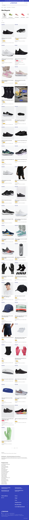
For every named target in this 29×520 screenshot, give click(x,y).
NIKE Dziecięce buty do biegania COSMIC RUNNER (7, 219)
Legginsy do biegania (4, 476)
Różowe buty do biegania (4, 472)
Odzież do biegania (3, 481)
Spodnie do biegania (4, 475)
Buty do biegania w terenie (4, 467)
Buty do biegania (3, 465)
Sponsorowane (16, 86)
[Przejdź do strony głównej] (13, 2)
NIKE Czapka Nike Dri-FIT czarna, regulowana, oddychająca (6, 296)
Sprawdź (21, 100)
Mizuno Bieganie (23, 17)
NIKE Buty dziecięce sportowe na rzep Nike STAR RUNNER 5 (8, 239)
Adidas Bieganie (10, 17)
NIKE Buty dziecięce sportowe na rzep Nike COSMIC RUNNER (21, 239)
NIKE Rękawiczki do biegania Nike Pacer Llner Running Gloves (20, 358)
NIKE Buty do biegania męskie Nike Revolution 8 (7, 38)
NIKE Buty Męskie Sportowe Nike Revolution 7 (6, 180)
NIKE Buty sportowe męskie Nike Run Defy (21, 140)
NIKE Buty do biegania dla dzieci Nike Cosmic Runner (20, 80)
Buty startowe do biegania (4, 479)
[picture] (7, 30)
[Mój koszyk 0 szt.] (27, 3)
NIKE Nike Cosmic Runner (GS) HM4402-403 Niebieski (8, 160)
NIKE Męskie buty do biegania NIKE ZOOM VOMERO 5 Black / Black (8, 419)
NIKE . (2, 358)
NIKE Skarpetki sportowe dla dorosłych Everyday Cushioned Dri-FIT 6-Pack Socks (21, 276)
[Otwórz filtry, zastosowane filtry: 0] (2, 21)
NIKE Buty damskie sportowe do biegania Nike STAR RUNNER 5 (8, 80)
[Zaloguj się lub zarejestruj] (25, 3)
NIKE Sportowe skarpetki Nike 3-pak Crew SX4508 (8, 100)
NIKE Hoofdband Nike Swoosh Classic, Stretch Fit (7, 398)
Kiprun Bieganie (4, 17)
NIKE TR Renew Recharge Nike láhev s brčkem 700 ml (20, 257)
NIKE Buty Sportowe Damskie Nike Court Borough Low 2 (21, 200)
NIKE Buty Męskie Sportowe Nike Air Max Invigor (21, 379)
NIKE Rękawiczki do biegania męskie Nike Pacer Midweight (8, 276)
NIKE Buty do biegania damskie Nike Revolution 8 (7, 141)
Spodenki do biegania (4, 474)
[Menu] (2, 3)
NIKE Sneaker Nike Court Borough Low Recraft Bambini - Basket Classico (20, 120)
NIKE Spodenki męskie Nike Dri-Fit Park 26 (21, 180)
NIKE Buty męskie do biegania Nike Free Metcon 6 (20, 59)
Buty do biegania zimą (4, 473)
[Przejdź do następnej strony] (17, 448)
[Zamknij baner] (27, 0)
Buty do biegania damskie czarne (5, 477)
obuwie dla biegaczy (4, 458)
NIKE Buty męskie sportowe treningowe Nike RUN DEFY (20, 398)
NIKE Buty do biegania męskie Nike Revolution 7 (7, 120)
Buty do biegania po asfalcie (5, 480)
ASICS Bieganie (17, 17)
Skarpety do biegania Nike (4, 466)
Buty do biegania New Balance (5, 471)
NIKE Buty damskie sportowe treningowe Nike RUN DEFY (8, 59)
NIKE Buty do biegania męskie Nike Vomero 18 (21, 419)
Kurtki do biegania (3, 478)
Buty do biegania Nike (4, 470)
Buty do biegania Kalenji (4, 469)
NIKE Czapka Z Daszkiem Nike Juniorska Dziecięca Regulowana (7, 316)
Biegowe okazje (3, 468)
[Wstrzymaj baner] (25, 0)
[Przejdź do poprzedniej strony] (12, 448)
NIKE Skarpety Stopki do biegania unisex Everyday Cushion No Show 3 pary (21, 338)
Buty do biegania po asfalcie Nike (5, 464)
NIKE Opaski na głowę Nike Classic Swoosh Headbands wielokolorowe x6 (21, 316)
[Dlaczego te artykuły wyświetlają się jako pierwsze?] (1, 22)
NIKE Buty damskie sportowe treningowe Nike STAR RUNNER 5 (21, 219)
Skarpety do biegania (4, 482)
